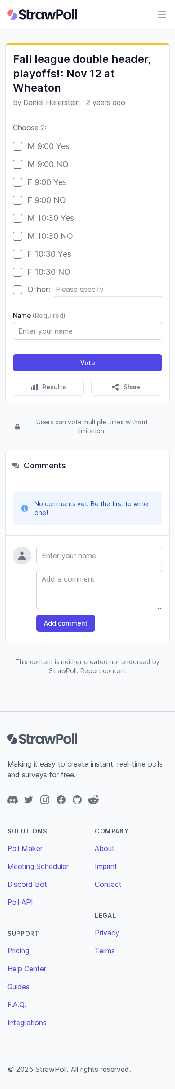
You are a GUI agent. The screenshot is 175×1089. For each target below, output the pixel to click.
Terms (105, 950)
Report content (103, 671)
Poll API (20, 902)
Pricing (18, 950)
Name (39, 315)
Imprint (106, 866)
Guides (18, 986)
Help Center (26, 968)
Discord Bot (27, 884)
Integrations (27, 1022)
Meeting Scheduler (38, 866)
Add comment (66, 623)
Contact (108, 884)
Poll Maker (25, 848)
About (104, 848)
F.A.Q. (16, 1004)
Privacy (107, 932)
